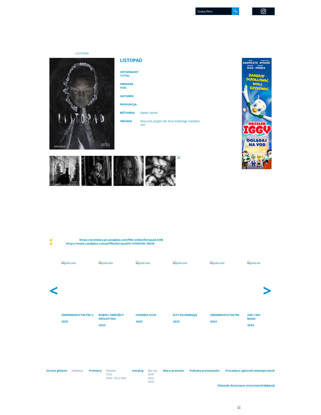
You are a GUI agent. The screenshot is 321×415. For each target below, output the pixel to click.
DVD (151, 374)
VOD (109, 374)
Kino (151, 378)
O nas (223, 35)
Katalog (160, 35)
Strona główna (117, 35)
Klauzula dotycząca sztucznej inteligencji (246, 385)
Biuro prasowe (183, 35)
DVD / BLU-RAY (116, 378)
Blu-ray (152, 370)
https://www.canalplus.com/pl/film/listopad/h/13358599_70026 (110, 243)
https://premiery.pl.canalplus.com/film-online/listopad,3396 (121, 240)
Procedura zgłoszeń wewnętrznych (250, 370)
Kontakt (239, 35)
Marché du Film (263, 35)
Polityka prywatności (204, 370)
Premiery (142, 35)
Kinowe (111, 370)
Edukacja (207, 35)
